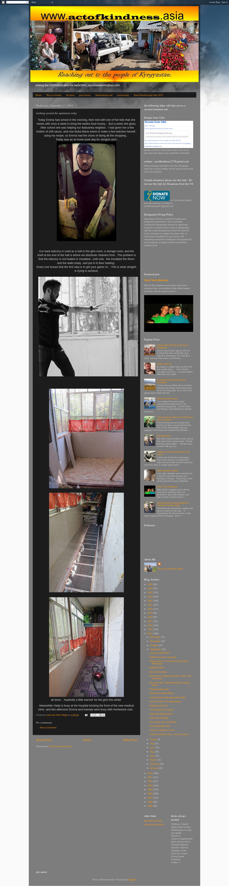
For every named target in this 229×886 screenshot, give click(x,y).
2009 (150, 789)
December (155, 637)
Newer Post (43, 740)
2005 (150, 806)
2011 (150, 781)
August (153, 739)
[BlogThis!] (94, 715)
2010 (150, 785)
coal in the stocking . (159, 718)
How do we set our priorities (163, 722)
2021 (150, 605)
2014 (150, 633)
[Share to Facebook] (100, 715)
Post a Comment (48, 727)
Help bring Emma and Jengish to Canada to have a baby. (173, 504)
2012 (150, 777)
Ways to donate (53, 95)
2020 (150, 609)
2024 (150, 592)
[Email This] (91, 715)
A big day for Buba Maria (161, 693)
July (152, 743)
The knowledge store (159, 726)
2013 (150, 773)
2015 (150, 629)
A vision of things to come (161, 730)
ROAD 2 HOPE (156, 668)
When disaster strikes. (168, 470)
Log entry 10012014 (159, 653)
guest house (85, 95)
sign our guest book (154, 824)
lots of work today (158, 672)
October (154, 645)
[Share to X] (97, 715)
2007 (150, 798)
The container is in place (161, 710)
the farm (70, 95)
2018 (150, 617)
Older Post (130, 740)
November (155, 641)
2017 (150, 621)
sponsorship (123, 95)
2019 (150, 613)
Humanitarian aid (103, 95)
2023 (150, 597)
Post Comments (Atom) (60, 746)
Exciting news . (164, 436)
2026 (150, 584)
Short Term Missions (156, 280)
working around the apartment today (167, 697)
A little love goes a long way (163, 657)
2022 (150, 601)
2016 (150, 625)
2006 (150, 802)
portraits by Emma (153, 821)
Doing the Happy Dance (161, 714)
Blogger (132, 880)
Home (39, 95)
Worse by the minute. (167, 398)
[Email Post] (86, 715)
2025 (150, 588)
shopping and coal (158, 705)
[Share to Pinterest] (103, 715)
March (153, 760)
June (152, 747)
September (156, 649)
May (152, 752)
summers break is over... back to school (168, 734)
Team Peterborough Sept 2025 (148, 95)
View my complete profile (170, 569)
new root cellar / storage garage (165, 701)
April (152, 756)
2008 (150, 793)
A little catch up (164, 364)
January (154, 768)
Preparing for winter (159, 689)
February (155, 764)
